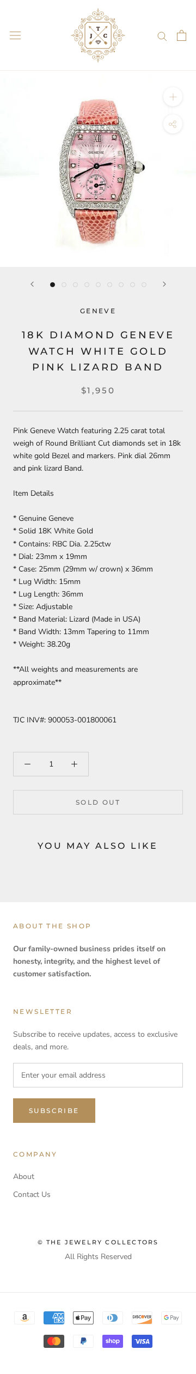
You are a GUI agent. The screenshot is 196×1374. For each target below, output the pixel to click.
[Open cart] (181, 35)
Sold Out (98, 802)
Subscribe (54, 1111)
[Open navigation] (15, 36)
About (23, 1176)
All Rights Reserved (98, 1256)
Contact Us (32, 1194)
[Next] (164, 284)
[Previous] (32, 284)
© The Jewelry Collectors (98, 1242)
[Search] (162, 35)
